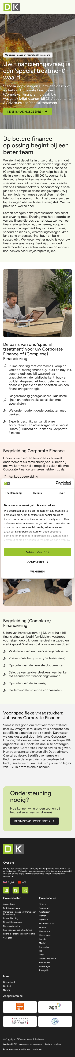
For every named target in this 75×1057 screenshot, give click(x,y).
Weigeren (37, 571)
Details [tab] (37, 492)
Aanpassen (35, 561)
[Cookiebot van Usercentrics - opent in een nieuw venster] (55, 483)
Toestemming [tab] (13, 492)
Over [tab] (62, 492)
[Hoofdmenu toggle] (67, 7)
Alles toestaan (37, 551)
